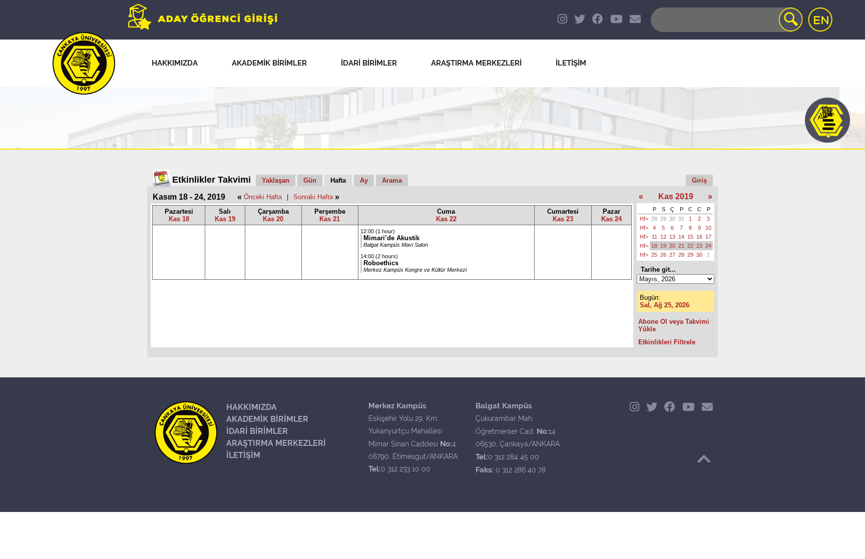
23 (699, 246)
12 (663, 237)
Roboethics (380, 263)
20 (672, 246)
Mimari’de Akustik (391, 238)
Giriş (699, 180)
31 (681, 219)
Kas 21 (329, 219)
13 (672, 237)
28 (654, 219)
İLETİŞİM (243, 455)
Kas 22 (446, 219)
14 (681, 237)
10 (708, 228)
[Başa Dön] (703, 458)
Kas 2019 (675, 196)
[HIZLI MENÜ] (827, 120)
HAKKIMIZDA (251, 407)
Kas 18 (179, 219)
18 (654, 246)
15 (690, 237)
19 (663, 246)
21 (681, 246)
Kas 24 (611, 219)
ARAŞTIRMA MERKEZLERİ (276, 443)
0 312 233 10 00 (405, 469)
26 (663, 255)
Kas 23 (563, 219)
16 (699, 237)
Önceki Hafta (263, 197)
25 (654, 255)
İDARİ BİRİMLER (257, 431)
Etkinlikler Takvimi (211, 180)
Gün (309, 180)
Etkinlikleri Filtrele (666, 342)
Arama (392, 180)
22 (690, 246)
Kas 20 (273, 219)
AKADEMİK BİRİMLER (267, 419)
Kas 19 (225, 219)
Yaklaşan (275, 180)
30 (672, 219)
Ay (364, 180)
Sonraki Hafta (313, 197)
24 (708, 246)
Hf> (644, 219)
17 (708, 237)
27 (672, 255)
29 (663, 219)
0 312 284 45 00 (513, 457)
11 (654, 237)
